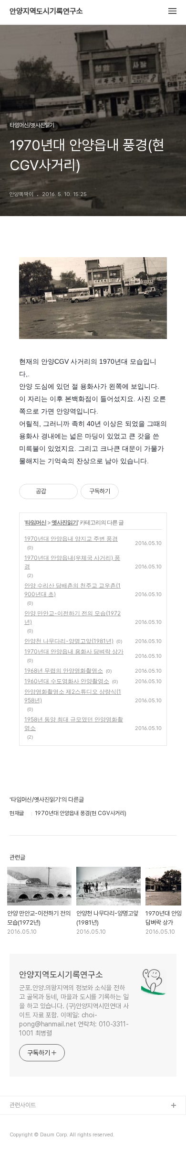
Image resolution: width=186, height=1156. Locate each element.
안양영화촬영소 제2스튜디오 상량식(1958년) (72, 696)
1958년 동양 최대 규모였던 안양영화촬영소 (73, 723)
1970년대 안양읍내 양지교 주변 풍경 (71, 538)
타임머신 (35, 522)
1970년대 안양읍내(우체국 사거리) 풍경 (72, 562)
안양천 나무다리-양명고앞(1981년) (69, 640)
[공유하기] (55, 491)
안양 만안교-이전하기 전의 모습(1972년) (72, 617)
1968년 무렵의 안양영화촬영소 (63, 670)
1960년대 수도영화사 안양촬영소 (66, 681)
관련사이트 (23, 1105)
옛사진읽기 (65, 522)
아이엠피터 (23, 1121)
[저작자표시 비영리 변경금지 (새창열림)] (132, 491)
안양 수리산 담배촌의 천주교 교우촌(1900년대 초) (72, 590)
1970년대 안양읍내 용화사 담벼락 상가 (74, 651)
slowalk (20, 1136)
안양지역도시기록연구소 (46, 11)
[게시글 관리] (67, 491)
